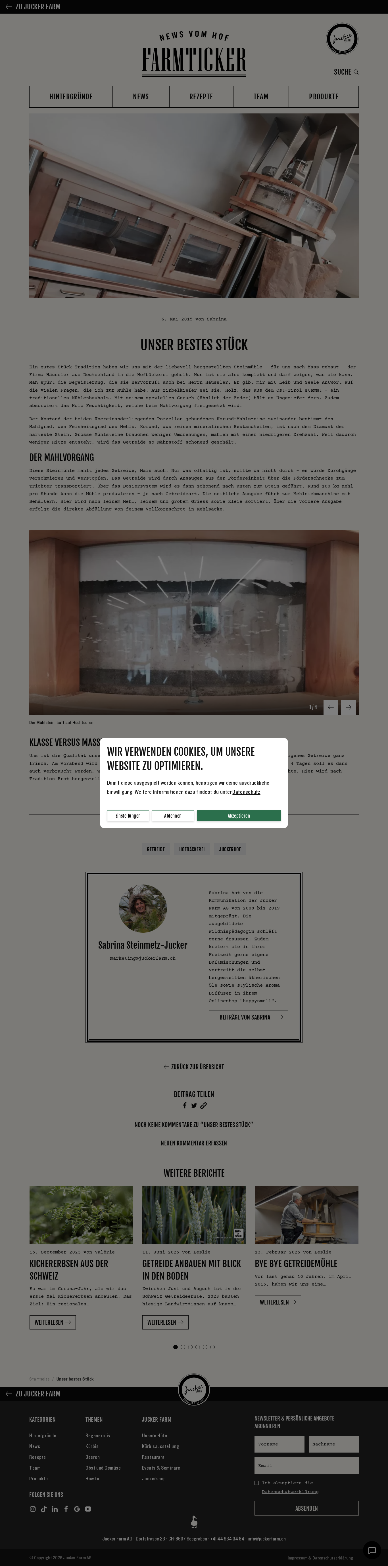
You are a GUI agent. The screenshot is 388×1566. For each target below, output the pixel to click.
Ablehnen (173, 816)
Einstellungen (128, 816)
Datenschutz (246, 792)
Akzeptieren (239, 816)
